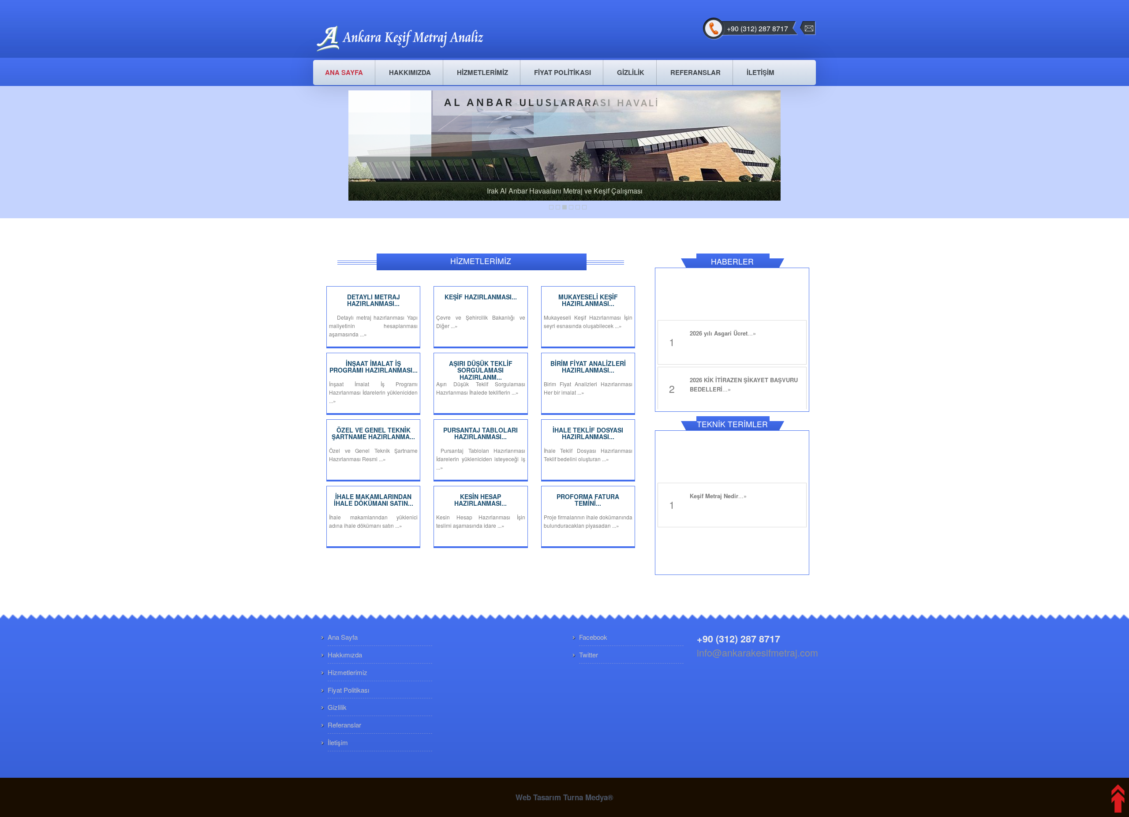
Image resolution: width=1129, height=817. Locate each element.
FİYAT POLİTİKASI (562, 72)
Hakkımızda (345, 654)
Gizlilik (337, 707)
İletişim (338, 742)
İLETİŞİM (760, 72)
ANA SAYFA (344, 72)
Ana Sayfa (343, 637)
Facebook (593, 637)
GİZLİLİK (630, 72)
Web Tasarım (538, 797)
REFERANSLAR (695, 72)
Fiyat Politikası (348, 689)
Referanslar (344, 724)
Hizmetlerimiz (347, 672)
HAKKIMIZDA (410, 72)
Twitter (588, 654)
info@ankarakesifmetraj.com (757, 652)
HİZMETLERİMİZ (482, 72)
